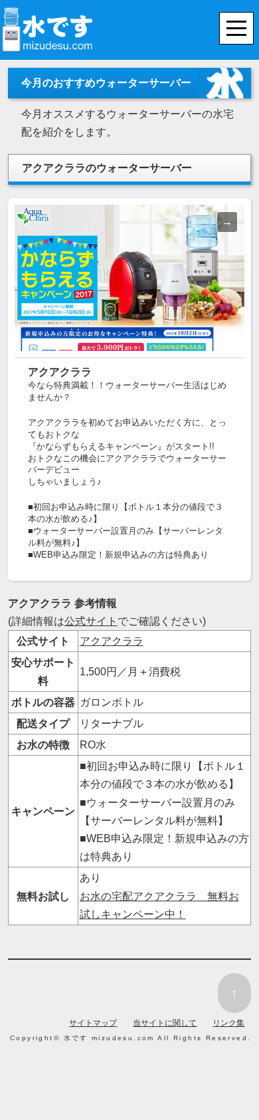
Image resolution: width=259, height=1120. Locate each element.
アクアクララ (111, 641)
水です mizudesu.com (109, 1038)
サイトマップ (93, 1023)
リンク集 (228, 1023)
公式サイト (91, 621)
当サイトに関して (165, 1023)
